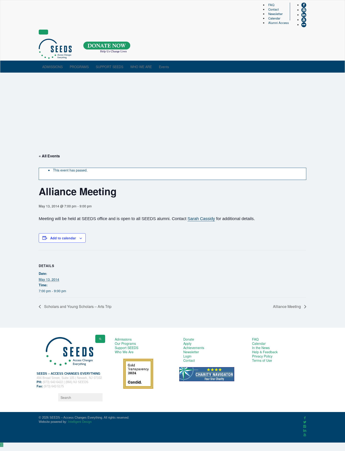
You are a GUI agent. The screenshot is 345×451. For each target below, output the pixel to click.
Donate (188, 339)
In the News (261, 347)
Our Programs (125, 343)
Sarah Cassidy (201, 218)
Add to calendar (63, 238)
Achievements (193, 347)
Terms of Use (262, 360)
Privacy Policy (262, 356)
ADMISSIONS (52, 66)
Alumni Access (278, 22)
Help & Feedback (265, 352)
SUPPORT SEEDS (109, 66)
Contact (273, 9)
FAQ (271, 5)
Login (187, 356)
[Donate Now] (106, 47)
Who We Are (124, 352)
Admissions (123, 339)
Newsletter (275, 14)
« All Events (49, 156)
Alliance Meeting (287, 306)
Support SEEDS (126, 347)
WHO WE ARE (141, 66)
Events (164, 66)
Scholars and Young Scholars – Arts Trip (77, 306)
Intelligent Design (80, 422)
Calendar (274, 18)
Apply (187, 343)
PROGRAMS (79, 66)
